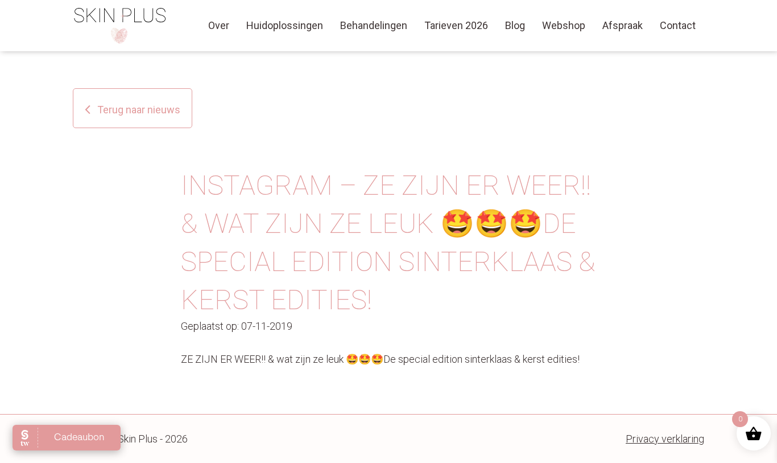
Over (218, 25)
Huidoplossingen (284, 25)
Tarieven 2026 (456, 25)
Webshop (563, 25)
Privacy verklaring (665, 439)
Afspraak (622, 25)
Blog (515, 25)
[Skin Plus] (120, 25)
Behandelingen (373, 25)
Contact (678, 25)
